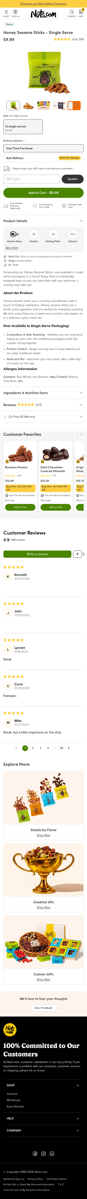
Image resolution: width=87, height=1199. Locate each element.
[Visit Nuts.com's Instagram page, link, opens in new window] (43, 1153)
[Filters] (77, 554)
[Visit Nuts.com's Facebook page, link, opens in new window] (35, 1153)
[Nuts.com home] (43, 13)
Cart (81, 13)
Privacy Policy (35, 1179)
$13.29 (45, 481)
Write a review (37, 554)
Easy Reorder (15, 1106)
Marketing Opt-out (13, 1179)
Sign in (15, 16)
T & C (61, 1184)
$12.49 (9, 481)
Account (12, 1093)
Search (72, 16)
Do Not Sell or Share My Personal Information (28, 1184)
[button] (62, 39)
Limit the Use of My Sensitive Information (26, 1190)
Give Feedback (44, 1008)
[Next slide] (82, 3)
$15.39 (80, 481)
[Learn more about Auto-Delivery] (25, 141)
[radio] (23, 126)
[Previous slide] (5, 3)
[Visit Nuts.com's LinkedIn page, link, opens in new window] (51, 1153)
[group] (13, 105)
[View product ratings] (20, 476)
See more (11, 247)
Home (9, 24)
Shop (6, 16)
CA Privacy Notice (56, 1179)
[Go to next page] (70, 748)
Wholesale (13, 1100)
